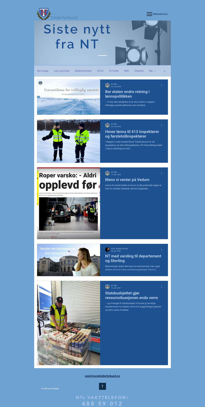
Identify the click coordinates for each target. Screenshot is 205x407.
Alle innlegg (42, 71)
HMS (126, 71)
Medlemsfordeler (83, 71)
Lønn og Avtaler (61, 71)
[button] (164, 71)
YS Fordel (113, 71)
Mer (151, 71)
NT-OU (100, 71)
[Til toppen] (102, 386)
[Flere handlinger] (162, 85)
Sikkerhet (139, 71)
